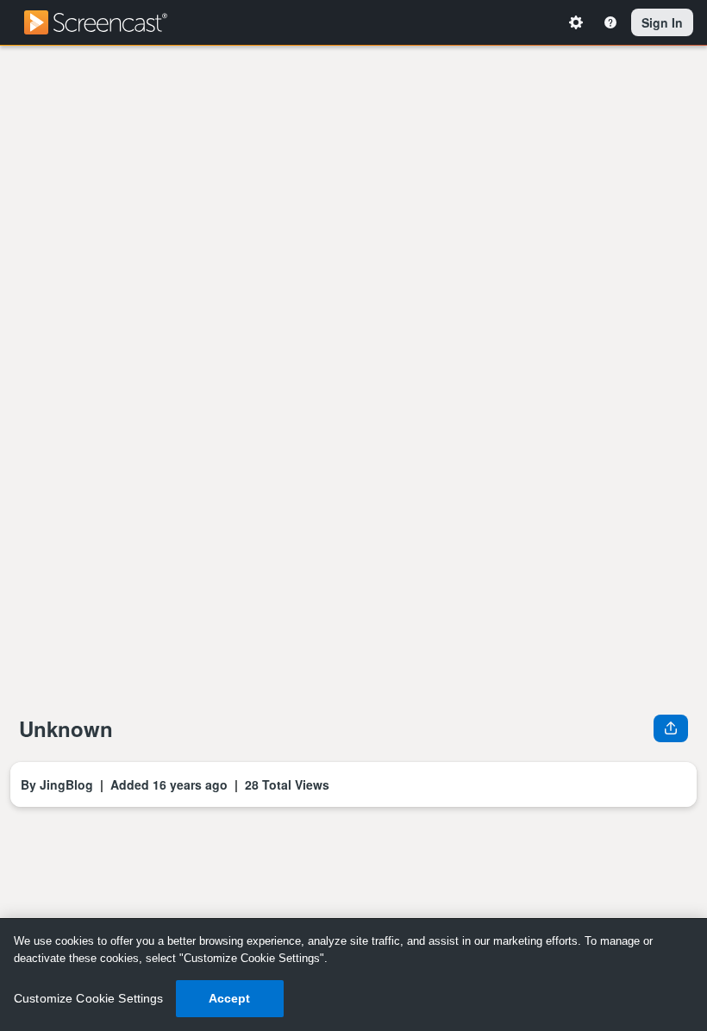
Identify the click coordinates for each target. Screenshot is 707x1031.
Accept (230, 998)
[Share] (671, 727)
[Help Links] (613, 22)
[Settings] (578, 22)
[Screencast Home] (107, 22)
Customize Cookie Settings (89, 998)
